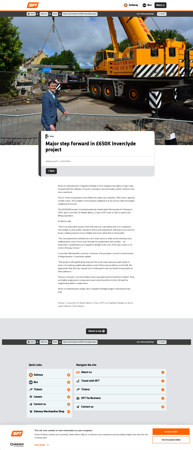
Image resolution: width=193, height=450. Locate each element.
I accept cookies (171, 431)
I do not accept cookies (171, 439)
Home (32, 14)
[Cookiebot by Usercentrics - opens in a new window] (17, 445)
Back (52, 171)
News (55, 14)
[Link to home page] (33, 5)
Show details (39, 445)
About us (44, 14)
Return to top (94, 331)
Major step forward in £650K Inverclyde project (80, 14)
